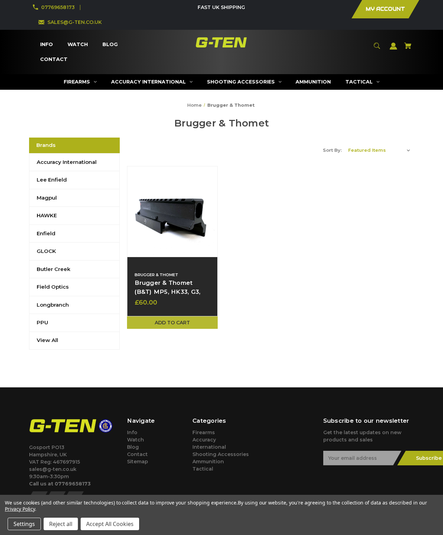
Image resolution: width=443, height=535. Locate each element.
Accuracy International (67, 162)
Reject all (60, 524)
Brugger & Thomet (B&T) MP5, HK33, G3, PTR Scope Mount (167, 291)
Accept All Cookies (110, 524)
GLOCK (46, 251)
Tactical (202, 469)
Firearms (203, 432)
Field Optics (53, 286)
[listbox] (379, 150)
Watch (135, 440)
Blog (133, 447)
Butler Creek (53, 269)
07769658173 (58, 7)
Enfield (46, 233)
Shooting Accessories (220, 454)
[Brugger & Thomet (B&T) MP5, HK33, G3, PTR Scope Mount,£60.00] (172, 211)
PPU (42, 322)
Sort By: (332, 150)
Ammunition (208, 461)
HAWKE (47, 215)
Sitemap (137, 461)
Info (132, 432)
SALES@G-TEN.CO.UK (74, 22)
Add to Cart (172, 322)
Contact (137, 454)
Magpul (47, 197)
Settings (24, 524)
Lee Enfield (52, 179)
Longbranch (53, 304)
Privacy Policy (20, 509)
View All (47, 340)
